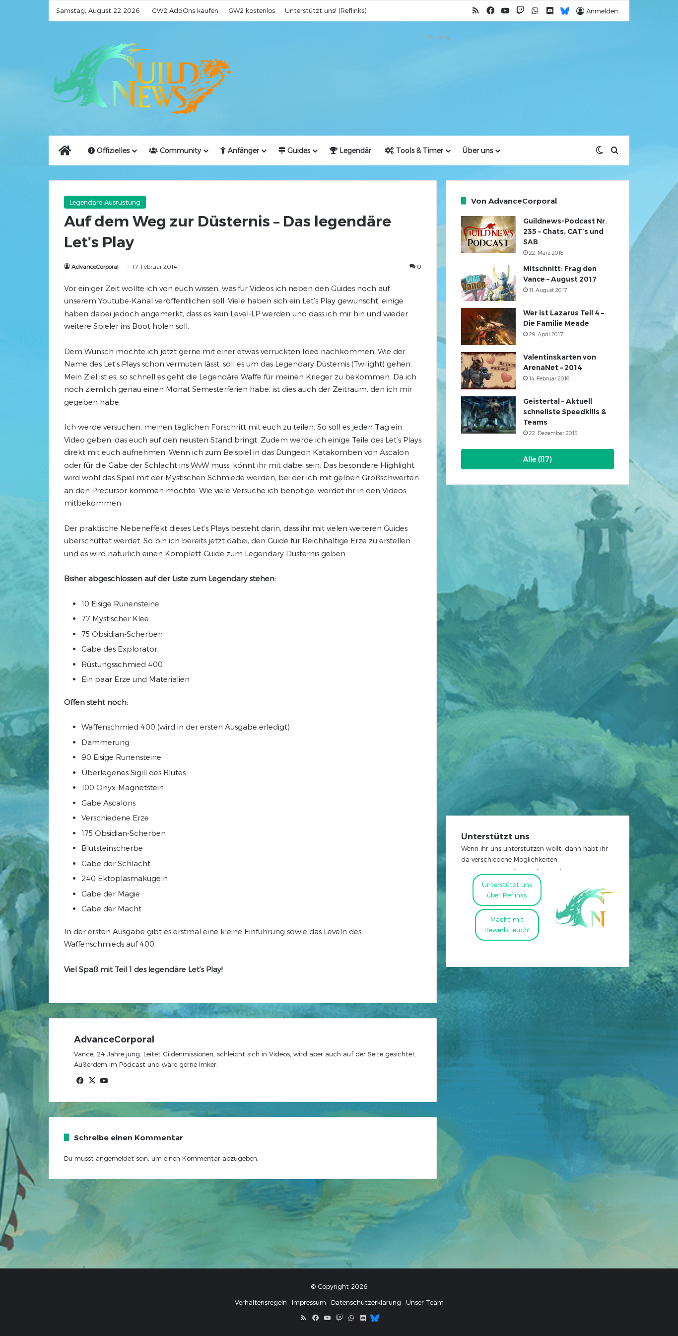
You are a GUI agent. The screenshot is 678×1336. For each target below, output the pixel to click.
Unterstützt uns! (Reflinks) (325, 10)
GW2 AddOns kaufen (185, 10)
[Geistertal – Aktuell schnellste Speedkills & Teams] (488, 415)
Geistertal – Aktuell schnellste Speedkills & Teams (564, 412)
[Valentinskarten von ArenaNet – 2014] (488, 370)
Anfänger (242, 150)
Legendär (354, 150)
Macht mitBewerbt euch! (507, 924)
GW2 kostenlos (251, 10)
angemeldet (115, 1158)
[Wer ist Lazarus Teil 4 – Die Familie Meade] (488, 326)
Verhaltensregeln (261, 1302)
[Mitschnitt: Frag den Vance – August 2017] (488, 282)
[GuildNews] (140, 78)
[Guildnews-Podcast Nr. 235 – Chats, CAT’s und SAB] (488, 234)
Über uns (478, 150)
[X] (92, 1081)
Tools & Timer (418, 150)
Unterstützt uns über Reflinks (507, 890)
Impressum (309, 1302)
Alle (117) (537, 459)
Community (179, 150)
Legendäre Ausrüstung (104, 202)
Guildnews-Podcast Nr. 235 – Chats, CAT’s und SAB (565, 231)
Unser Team (425, 1302)
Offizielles (112, 150)
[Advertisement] (438, 65)
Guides (297, 150)
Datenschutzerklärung (366, 1302)
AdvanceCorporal (95, 266)
